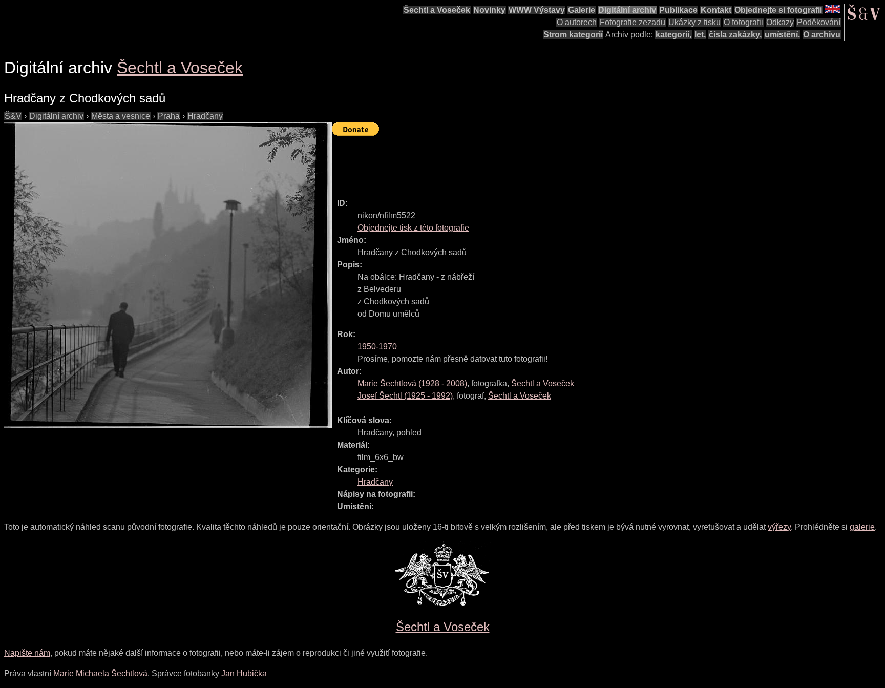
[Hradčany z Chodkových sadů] (168, 275)
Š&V (13, 116)
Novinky (489, 10)
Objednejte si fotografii (778, 10)
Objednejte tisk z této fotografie (413, 227)
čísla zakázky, (735, 34)
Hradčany (205, 116)
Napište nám (27, 653)
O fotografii (743, 22)
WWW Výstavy (537, 10)
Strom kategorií (573, 34)
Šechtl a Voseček (437, 10)
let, (700, 34)
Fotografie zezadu (632, 22)
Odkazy (780, 22)
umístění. (782, 34)
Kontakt (716, 10)
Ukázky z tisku (694, 22)
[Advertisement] (518, 162)
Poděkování (818, 22)
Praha (169, 116)
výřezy (779, 527)
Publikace (678, 10)
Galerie (581, 10)
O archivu (821, 34)
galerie (862, 527)
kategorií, (673, 34)
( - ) (412, 383)
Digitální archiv (627, 10)
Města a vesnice (120, 116)
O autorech (577, 22)
